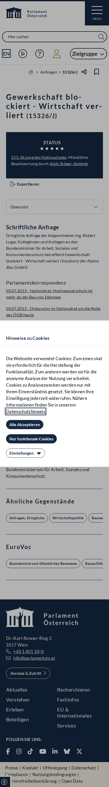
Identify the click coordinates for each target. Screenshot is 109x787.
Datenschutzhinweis (25, 411)
